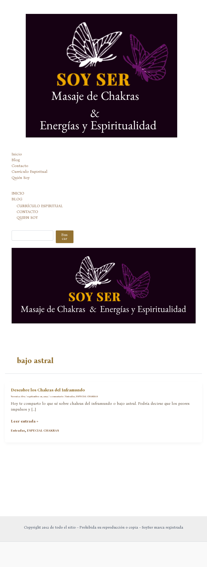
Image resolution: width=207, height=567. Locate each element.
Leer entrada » (24, 421)
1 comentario (57, 396)
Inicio (17, 154)
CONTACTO (27, 211)
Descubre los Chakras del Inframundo (48, 390)
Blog (16, 160)
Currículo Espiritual (29, 171)
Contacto (20, 165)
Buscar (64, 236)
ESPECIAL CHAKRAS (87, 396)
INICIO (18, 193)
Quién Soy (21, 177)
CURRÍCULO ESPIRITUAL (40, 206)
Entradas (70, 396)
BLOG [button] (17, 199)
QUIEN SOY (27, 217)
